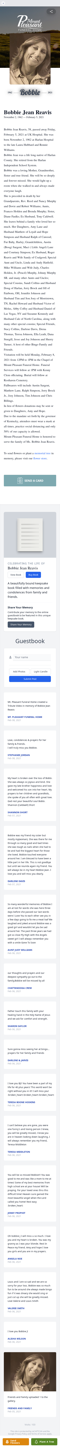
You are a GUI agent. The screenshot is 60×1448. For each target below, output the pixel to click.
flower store (40, 458)
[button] (30, 1371)
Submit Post (30, 678)
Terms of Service (38, 1433)
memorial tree (42, 453)
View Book (15, 574)
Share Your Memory (21, 624)
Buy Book (33, 574)
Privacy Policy (21, 1433)
